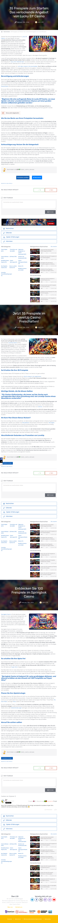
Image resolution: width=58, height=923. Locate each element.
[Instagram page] (50, 900)
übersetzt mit (50, 801)
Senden (52, 212)
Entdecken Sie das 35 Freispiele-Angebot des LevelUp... (47, 561)
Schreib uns (18, 907)
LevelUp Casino (12, 342)
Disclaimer (9, 919)
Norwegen (51, 422)
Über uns (10, 907)
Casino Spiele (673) (4, 250)
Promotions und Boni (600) (13, 250)
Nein (52, 190)
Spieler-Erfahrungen (12, 237)
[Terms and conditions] (21, 911)
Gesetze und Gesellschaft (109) (22, 257)
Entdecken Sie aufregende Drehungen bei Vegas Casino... (47, 270)
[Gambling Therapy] (42, 911)
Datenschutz (18, 919)
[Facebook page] (36, 900)
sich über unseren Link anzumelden (27, 66)
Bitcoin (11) (20, 266)
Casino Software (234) (5, 257)
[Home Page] (2, 31)
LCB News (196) (13, 256)
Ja (40, 190)
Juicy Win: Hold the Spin (17, 61)
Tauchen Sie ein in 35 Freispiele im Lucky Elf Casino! (48, 298)
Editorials (9, 232)
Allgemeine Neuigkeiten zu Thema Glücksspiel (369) (22, 252)
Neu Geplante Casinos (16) (4, 266)
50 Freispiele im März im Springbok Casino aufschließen (48, 886)
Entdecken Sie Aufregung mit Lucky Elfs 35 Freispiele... (48, 292)
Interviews (9, 241)
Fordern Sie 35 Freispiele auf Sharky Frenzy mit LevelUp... (48, 567)
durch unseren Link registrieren (32, 376)
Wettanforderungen (16, 708)
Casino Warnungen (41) (13, 261)
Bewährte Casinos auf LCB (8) (22, 269)
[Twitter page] (41, 900)
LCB (17, 169)
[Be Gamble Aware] (32, 911)
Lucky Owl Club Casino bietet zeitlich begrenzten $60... (46, 250)
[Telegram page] (32, 900)
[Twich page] (45, 900)
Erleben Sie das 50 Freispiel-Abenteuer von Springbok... (46, 873)
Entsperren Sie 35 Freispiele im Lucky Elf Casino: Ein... (47, 279)
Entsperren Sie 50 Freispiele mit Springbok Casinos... (47, 879)
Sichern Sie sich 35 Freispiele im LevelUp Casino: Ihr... (47, 554)
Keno (14, 701)
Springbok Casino (6, 614)
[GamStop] (50, 911)
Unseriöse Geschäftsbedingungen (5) (5, 274)
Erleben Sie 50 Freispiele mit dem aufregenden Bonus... (47, 866)
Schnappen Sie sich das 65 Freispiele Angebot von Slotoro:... (47, 263)
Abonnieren (38, 177)
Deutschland (4, 86)
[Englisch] (34, 801)
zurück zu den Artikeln (7, 183)
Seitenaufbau (48, 919)
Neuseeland (25, 422)
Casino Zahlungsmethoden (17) (22, 262)
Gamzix (40, 406)
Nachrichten (10, 228)
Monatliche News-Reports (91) (5, 261)
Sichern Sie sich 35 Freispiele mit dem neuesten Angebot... (47, 573)
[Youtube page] (54, 900)
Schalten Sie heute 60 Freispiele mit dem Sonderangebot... (48, 257)
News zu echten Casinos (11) (13, 266)
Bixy (6, 799)
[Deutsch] (45, 801)
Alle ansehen (54, 246)
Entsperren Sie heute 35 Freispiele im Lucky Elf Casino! (48, 286)
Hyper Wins (14, 667)
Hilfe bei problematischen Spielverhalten (33, 919)
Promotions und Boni (23, 177)
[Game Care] (9, 911)
